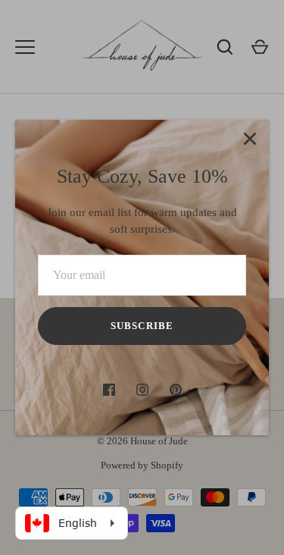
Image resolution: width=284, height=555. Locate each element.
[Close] (250, 138)
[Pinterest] (175, 389)
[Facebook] (109, 389)
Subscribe (142, 325)
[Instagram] (142, 389)
